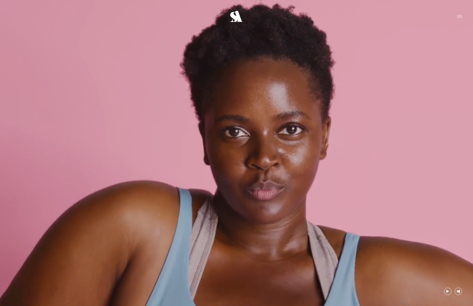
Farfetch (17, 12)
